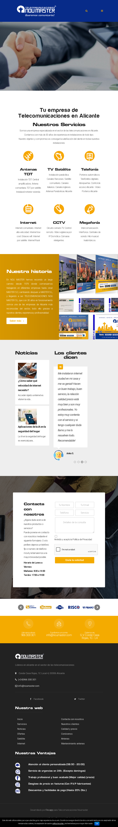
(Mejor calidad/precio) (81, 777)
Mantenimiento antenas (73, 743)
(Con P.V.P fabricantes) (77, 784)
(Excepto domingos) (74, 771)
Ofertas (21, 733)
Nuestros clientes (70, 724)
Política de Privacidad (82, 539)
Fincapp (49, 810)
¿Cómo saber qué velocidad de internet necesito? (29, 385)
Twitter (81, 699)
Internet (28, 223)
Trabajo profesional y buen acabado (48, 777)
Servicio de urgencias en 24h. (45, 771)
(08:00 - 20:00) (75, 764)
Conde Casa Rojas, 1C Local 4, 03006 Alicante (42, 673)
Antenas (65, 738)
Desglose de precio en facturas (46, 784)
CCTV (59, 223)
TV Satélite (59, 169)
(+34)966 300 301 (27, 679)
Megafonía (89, 223)
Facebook (38, 699)
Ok (97, 824)
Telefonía (89, 169)
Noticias (21, 729)
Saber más (16, 320)
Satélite (21, 738)
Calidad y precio (69, 729)
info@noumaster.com (28, 686)
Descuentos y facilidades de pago (47, 790)
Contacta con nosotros (72, 719)
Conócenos (67, 733)
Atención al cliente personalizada (47, 764)
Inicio (20, 719)
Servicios (22, 724)
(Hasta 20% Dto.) (76, 790)
